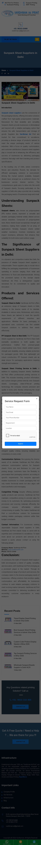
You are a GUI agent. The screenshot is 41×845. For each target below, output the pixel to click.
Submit (20, 444)
